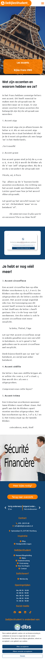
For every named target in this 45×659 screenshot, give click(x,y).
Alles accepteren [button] (22, 646)
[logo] (16, 3)
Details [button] (22, 656)
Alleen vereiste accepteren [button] (22, 651)
